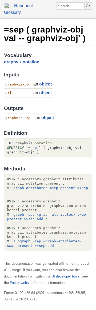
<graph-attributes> (56, 215)
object (45, 84)
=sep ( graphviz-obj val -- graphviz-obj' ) (45, 34)
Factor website (21, 283)
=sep (32, 148)
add (40, 219)
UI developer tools (65, 276)
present (67, 188)
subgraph (21, 241)
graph (18, 215)
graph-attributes (30, 188)
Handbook (24, 5)
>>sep (82, 188)
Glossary (12, 12)
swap (81, 215)
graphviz (13, 62)
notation (31, 62)
